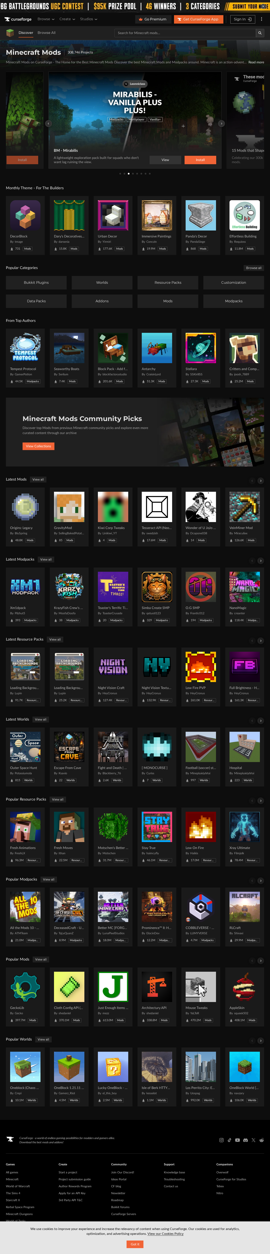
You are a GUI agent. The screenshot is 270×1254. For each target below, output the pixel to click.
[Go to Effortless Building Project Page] (244, 225)
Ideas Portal (118, 1179)
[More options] (261, 19)
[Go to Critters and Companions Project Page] (244, 358)
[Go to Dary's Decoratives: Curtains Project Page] (69, 225)
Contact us (171, 1186)
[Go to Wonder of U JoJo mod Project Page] (200, 517)
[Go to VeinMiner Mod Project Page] (244, 517)
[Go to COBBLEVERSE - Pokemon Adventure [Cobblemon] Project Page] (200, 917)
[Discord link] (245, 1140)
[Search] (260, 33)
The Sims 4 (13, 1193)
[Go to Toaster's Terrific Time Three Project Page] (113, 597)
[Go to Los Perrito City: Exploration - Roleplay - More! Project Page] (200, 1076)
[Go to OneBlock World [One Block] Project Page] (244, 1076)
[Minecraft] (10, 33)
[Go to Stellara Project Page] (200, 358)
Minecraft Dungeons (19, 1214)
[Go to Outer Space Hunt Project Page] (25, 757)
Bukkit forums (120, 1207)
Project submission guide (75, 1179)
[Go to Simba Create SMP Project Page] (157, 597)
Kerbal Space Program (20, 1207)
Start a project (68, 1172)
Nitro (219, 1193)
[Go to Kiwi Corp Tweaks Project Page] (113, 517)
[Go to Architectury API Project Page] (157, 996)
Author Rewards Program (75, 1186)
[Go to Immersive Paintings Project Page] (157, 225)
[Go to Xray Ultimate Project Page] (244, 837)
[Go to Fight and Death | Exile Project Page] (113, 757)
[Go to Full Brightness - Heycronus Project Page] (244, 677)
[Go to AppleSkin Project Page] (244, 996)
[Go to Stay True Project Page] (157, 837)
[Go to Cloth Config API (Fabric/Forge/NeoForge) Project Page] (69, 996)
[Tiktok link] (229, 1140)
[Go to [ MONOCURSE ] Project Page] (157, 757)
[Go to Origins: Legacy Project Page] (25, 517)
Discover (26, 33)
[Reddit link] (261, 1140)
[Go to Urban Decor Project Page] (113, 225)
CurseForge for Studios (231, 1179)
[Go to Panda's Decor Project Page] (200, 225)
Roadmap (117, 1200)
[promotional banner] (135, 6)
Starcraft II (13, 1200)
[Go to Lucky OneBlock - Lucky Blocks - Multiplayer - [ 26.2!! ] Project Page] (113, 1076)
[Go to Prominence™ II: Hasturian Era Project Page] (157, 917)
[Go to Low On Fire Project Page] (200, 837)
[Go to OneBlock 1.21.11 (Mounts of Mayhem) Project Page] (69, 1076)
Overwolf (222, 1172)
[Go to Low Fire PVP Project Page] (200, 677)
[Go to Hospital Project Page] (244, 757)
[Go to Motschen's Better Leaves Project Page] (113, 837)
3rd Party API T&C (70, 1200)
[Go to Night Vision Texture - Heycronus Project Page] (157, 677)
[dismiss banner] (263, 6)
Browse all (254, 268)
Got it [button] (135, 1244)
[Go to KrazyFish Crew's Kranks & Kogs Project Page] (69, 597)
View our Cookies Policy (165, 1233)
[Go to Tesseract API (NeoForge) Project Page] (157, 517)
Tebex (220, 1186)
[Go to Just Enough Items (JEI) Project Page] (113, 996)
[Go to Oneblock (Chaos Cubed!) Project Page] (25, 1076)
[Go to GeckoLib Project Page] (25, 996)
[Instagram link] (221, 1140)
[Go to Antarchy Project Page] (157, 358)
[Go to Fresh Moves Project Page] (69, 837)
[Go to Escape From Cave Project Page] (69, 757)
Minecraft (12, 1179)
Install (200, 160)
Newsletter (118, 1193)
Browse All (46, 33)
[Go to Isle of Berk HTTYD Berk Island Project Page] (157, 1076)
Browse (44, 19)
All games (12, 1172)
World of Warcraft (18, 1186)
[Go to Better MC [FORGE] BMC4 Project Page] (113, 917)
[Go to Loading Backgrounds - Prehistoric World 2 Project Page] (69, 677)
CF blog (116, 1186)
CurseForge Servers (123, 1214)
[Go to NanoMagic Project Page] (244, 597)
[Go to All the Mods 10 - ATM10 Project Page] (25, 917)
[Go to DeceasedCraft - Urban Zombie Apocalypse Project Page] (69, 917)
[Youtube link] (237, 1140)
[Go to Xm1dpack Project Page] (25, 597)
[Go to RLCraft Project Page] (244, 917)
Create (65, 19)
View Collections (38, 446)
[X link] (253, 1140)
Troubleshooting (174, 1179)
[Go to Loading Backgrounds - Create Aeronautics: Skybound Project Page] (25, 677)
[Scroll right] (260, 480)
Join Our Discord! (122, 1172)
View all (38, 479)
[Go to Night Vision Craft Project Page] (113, 677)
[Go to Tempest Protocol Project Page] (25, 358)
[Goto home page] (18, 19)
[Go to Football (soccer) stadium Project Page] (200, 757)
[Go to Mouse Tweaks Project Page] (200, 996)
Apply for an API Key (72, 1193)
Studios (86, 19)
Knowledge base (174, 1172)
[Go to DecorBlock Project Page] (25, 225)
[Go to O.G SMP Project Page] (200, 597)
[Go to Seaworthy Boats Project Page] (69, 358)
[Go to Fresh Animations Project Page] (25, 837)
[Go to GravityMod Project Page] (69, 517)
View (165, 160)
